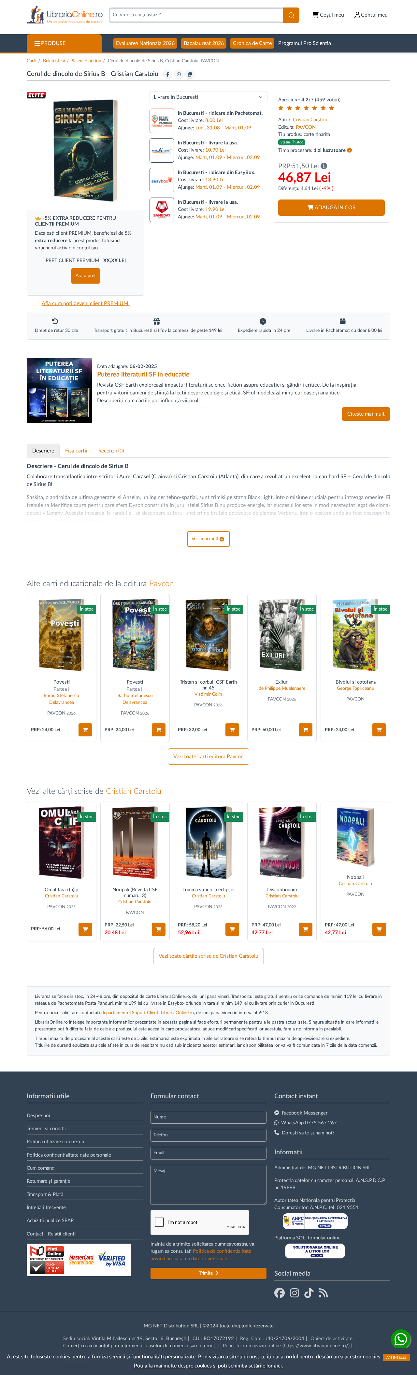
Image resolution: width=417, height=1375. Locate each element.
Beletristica (54, 61)
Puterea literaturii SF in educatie (143, 374)
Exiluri (282, 682)
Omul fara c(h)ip (61, 889)
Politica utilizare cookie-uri (55, 1141)
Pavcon (161, 584)
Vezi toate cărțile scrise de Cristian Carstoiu (208, 956)
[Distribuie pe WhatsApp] (178, 74)
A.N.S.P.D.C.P (370, 1180)
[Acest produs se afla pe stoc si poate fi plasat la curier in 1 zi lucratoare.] (349, 150)
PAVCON (306, 127)
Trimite (206, 1273)
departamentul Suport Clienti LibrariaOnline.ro (147, 1013)
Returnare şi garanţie (48, 1181)
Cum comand (40, 1168)
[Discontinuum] (282, 842)
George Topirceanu (355, 688)
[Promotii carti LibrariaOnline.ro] (294, 1293)
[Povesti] (61, 635)
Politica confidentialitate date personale (69, 1155)
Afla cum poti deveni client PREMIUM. (86, 303)
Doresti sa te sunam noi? (308, 1133)
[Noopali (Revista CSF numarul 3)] (135, 842)
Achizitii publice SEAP (50, 1220)
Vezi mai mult (205, 539)
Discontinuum (282, 889)
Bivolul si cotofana (356, 682)
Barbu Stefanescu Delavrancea (61, 699)
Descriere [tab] (43, 450)
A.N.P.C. (318, 1207)
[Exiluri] (282, 635)
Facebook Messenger (304, 1113)
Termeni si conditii (46, 1128)
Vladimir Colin (208, 694)
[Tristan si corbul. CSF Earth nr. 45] (208, 635)
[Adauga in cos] (85, 729)
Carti (31, 61)
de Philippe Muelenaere (282, 688)
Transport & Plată (45, 1194)
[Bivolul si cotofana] (355, 635)
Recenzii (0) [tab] (111, 450)
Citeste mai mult (366, 414)
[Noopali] (355, 836)
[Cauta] (291, 15)
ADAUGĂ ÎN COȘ (335, 207)
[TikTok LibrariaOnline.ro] (308, 1293)
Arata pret (86, 276)
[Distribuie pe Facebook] (167, 74)
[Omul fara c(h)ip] (61, 842)
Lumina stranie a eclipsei (208, 889)
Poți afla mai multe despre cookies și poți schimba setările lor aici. (208, 1365)
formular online (324, 1237)
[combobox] (196, 15)
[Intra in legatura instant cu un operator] (400, 1339)
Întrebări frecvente (46, 1207)
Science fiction (86, 61)
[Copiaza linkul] (189, 74)
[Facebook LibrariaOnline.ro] (279, 1293)
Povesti (61, 682)
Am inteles (396, 1357)
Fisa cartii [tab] (76, 450)
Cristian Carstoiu (135, 74)
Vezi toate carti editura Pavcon (208, 756)
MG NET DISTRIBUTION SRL (339, 1167)
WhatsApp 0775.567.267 (309, 1122)
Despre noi (38, 1115)
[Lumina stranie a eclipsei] (208, 842)
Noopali (355, 877)
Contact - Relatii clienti (51, 1234)
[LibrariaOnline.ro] (65, 15)
